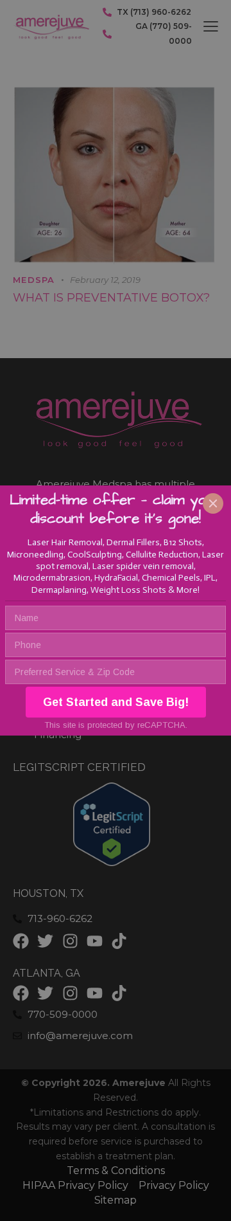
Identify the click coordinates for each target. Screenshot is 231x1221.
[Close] (213, 503)
